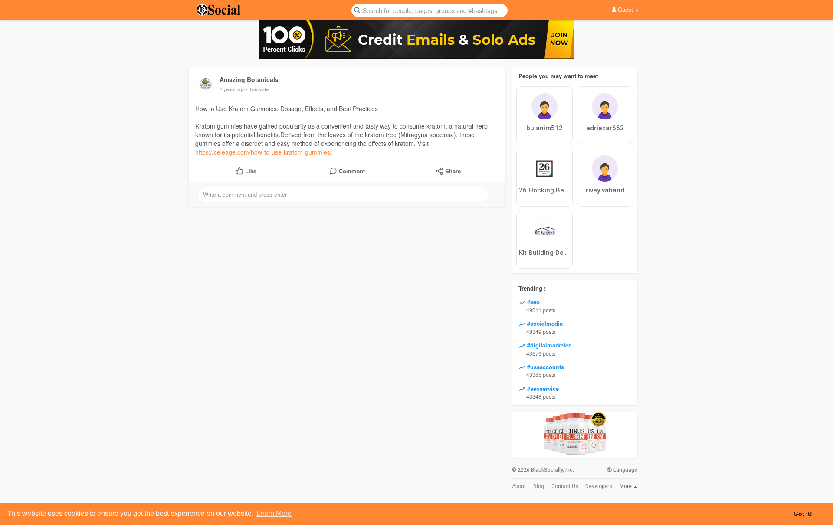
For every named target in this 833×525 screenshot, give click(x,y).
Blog (538, 486)
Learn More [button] (274, 513)
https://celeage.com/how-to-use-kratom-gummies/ (263, 152)
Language (624, 469)
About (519, 486)
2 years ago (232, 89)
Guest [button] (625, 9)
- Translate (257, 89)
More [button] (626, 486)
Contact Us (564, 486)
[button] (429, 10)
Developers (598, 486)
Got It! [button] (803, 513)
